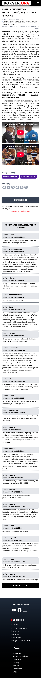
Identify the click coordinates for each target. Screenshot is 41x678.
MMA (15, 672)
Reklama (15, 631)
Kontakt (14, 625)
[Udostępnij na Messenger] (17, 187)
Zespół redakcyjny (19, 628)
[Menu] (38, 3)
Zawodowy (17, 659)
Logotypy (15, 634)
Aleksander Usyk (10, 176)
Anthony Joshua (28, 176)
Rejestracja (25, 211)
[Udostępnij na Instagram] (13, 187)
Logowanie (15, 211)
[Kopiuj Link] (26, 187)
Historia (16, 665)
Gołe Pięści (17, 668)
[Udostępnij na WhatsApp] (21, 187)
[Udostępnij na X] (8, 187)
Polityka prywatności (20, 640)
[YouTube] (14, 610)
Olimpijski (17, 662)
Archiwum (17, 653)
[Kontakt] (25, 610)
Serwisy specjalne (20, 656)
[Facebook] (19, 610)
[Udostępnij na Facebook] (4, 187)
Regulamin (16, 637)
